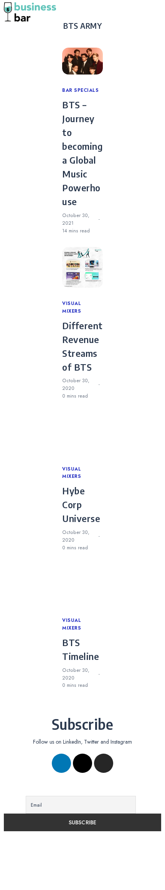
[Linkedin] (61, 763)
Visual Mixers (71, 307)
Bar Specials (80, 90)
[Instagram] (103, 763)
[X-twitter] (82, 763)
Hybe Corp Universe (81, 504)
